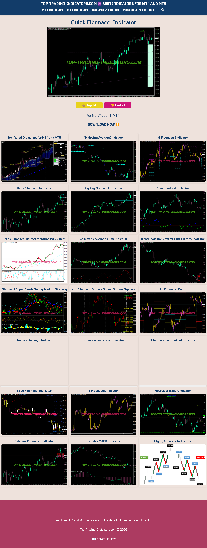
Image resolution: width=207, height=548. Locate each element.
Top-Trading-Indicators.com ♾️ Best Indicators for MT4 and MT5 (103, 3)
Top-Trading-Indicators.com (98, 529)
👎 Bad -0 (118, 105)
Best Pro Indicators (105, 9)
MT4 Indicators (52, 9)
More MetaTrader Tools (138, 9)
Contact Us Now (105, 538)
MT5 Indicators (77, 9)
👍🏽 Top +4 (89, 105)
